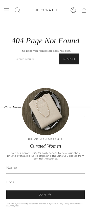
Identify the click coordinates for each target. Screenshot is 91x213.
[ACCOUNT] (73, 10)
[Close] (83, 115)
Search (69, 59)
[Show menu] (6, 10)
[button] (17, 10)
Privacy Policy (62, 204)
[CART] (84, 10)
